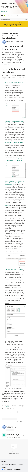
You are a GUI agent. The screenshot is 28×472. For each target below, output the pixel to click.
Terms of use (20, 464)
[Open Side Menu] (1, 16)
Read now (18, 25)
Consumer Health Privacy (19, 469)
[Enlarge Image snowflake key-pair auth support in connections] (15, 321)
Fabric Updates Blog (6, 19)
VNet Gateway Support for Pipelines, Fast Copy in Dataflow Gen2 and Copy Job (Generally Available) (14, 182)
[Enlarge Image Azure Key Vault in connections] (15, 170)
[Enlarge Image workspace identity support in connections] (15, 110)
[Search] (17, 16)
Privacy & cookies (12, 464)
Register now (4, 11)
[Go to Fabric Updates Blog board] (4, 435)
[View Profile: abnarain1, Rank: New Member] (4, 42)
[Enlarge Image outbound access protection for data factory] (15, 376)
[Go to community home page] (10, 15)
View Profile (10, 430)
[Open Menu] (26, 20)
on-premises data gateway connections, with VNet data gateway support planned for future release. (14, 160)
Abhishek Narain (9, 41)
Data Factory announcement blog (14, 406)
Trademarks (3, 467)
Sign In (25, 15)
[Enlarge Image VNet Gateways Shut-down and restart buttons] (15, 257)
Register (20, 15)
